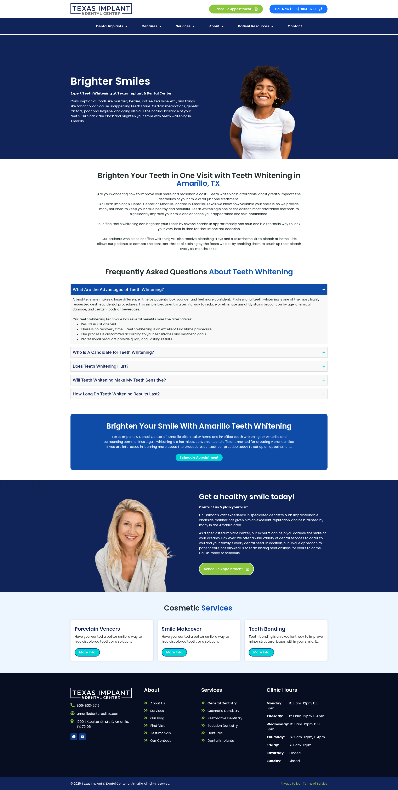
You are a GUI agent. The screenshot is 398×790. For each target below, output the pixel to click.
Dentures (149, 26)
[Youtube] (82, 736)
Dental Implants (109, 26)
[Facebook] (73, 736)
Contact (295, 26)
